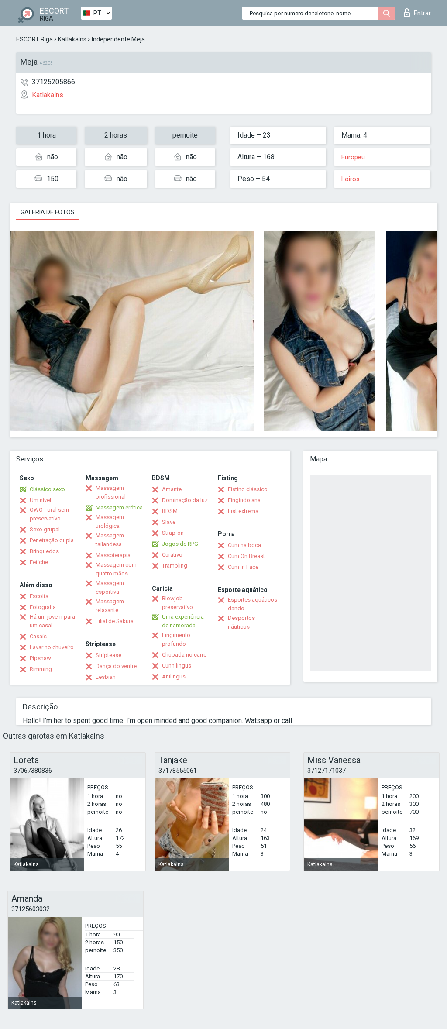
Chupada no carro (184, 654)
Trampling (174, 565)
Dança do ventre (116, 666)
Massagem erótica (119, 507)
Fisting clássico (248, 489)
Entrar (422, 13)
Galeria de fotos (48, 212)
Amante (172, 489)
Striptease (108, 655)
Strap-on (173, 533)
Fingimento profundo (176, 639)
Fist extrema (243, 511)
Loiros (350, 179)
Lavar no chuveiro (52, 647)
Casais (38, 636)
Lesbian (106, 677)
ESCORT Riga (34, 39)
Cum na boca (244, 545)
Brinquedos (44, 551)
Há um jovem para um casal (52, 621)
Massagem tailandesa (110, 539)
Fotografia (43, 607)
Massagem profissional (111, 492)
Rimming (41, 669)
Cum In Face (243, 567)
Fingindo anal (245, 500)
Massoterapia (113, 555)
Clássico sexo (47, 489)
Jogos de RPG (180, 543)
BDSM (170, 511)
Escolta (39, 596)
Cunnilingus (176, 665)
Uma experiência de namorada (183, 621)
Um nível (40, 500)
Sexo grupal (45, 529)
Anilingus (174, 676)
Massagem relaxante (110, 605)
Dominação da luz (185, 500)
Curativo (172, 554)
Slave (168, 522)
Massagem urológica (110, 521)
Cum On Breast (246, 556)
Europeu (353, 157)
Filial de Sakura (115, 621)
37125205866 (53, 82)
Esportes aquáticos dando (252, 604)
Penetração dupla (52, 540)
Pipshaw (40, 658)
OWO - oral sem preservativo (49, 514)
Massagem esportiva (110, 587)
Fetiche (39, 562)
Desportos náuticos (241, 622)
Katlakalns (72, 39)
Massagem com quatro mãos (116, 569)
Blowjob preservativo (177, 602)
